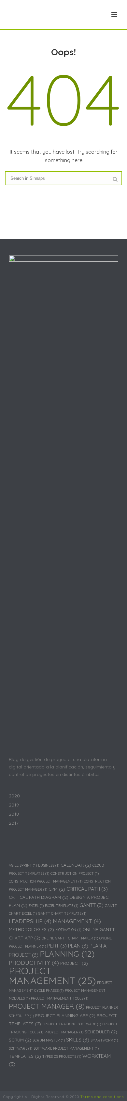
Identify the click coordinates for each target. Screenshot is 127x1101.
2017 (14, 823)
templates (25, 1056)
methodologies (31, 929)
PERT (57, 945)
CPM (57, 889)
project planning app (65, 1015)
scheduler (101, 1031)
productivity (34, 962)
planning (67, 954)
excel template (61, 905)
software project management (66, 1048)
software (20, 1048)
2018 (14, 814)
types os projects (61, 1056)
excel (36, 905)
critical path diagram (38, 897)
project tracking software (71, 1024)
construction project (74, 873)
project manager (47, 1006)
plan (78, 945)
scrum (20, 1039)
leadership (30, 921)
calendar (76, 865)
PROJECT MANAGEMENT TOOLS (59, 998)
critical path (87, 888)
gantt (91, 905)
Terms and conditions (102, 1096)
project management (52, 975)
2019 (14, 805)
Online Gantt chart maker (70, 938)
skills (77, 1039)
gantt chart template (62, 913)
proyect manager (64, 1032)
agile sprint (23, 865)
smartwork (104, 1040)
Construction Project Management (45, 881)
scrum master (49, 1040)
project (74, 963)
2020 (14, 796)
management (77, 921)
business (48, 865)
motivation (68, 929)
